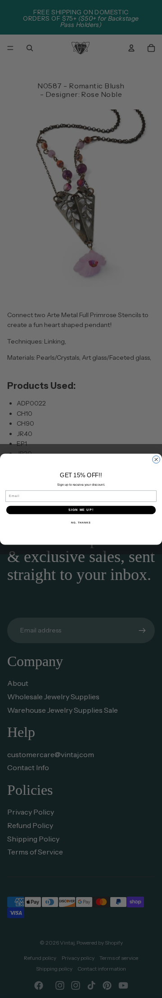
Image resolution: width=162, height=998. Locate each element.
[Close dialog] (156, 459)
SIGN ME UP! (81, 509)
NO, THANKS (81, 522)
